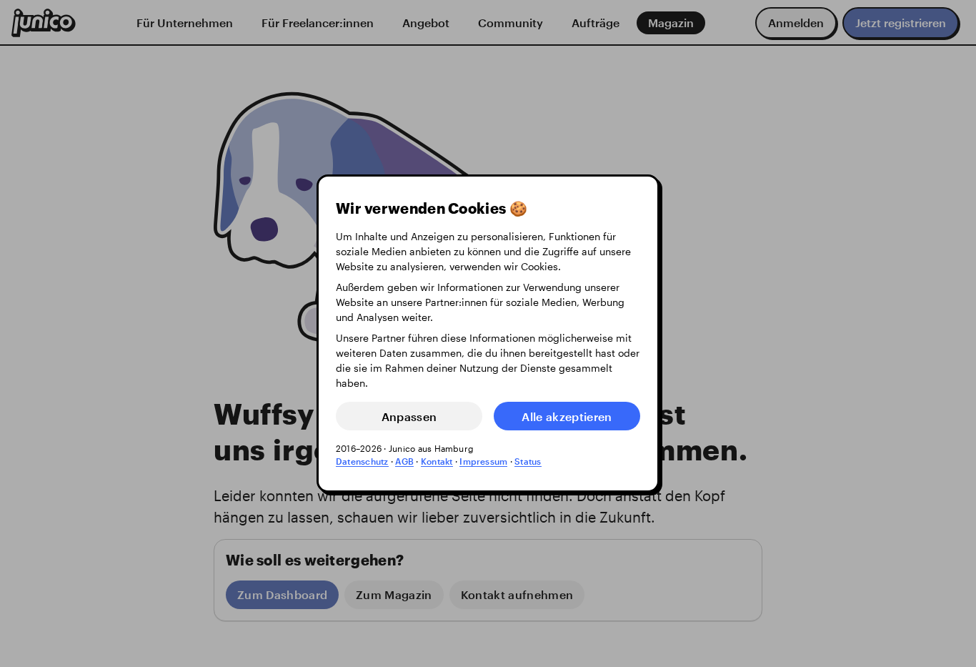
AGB (404, 461)
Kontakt (437, 461)
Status (527, 461)
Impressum (483, 461)
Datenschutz (362, 461)
